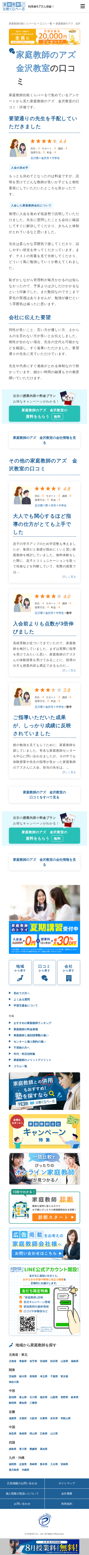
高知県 (43, 1449)
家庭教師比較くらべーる (22, 23)
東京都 (64, 1376)
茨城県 (12, 1376)
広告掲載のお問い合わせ (22, 1483)
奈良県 (54, 1418)
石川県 (35, 158)
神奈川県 (14, 1382)
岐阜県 (74, 1397)
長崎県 (33, 1464)
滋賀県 (12, 1418)
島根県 (23, 1433)
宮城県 (43, 1361)
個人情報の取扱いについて (22, 1493)
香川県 (23, 1449)
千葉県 (54, 1376)
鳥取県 (12, 1433)
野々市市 (50, 505)
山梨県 (54, 1397)
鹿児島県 (14, 1469)
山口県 (54, 1433)
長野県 (64, 1397)
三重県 (33, 1402)
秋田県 (54, 1361)
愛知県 (23, 1402)
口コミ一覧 (46, 23)
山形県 (64, 1361)
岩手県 (33, 1361)
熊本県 (43, 1464)
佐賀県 (23, 1464)
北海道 (12, 1361)
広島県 (43, 1433)
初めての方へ (21, 993)
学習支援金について (25, 1005)
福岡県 (12, 1464)
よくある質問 (21, 999)
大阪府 (33, 1418)
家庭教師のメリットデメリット (32, 1059)
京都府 (23, 1418)
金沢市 (45, 158)
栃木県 (23, 1376)
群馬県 (33, 1376)
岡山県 (33, 1433)
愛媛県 (33, 1449)
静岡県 (12, 1402)
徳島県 (12, 1449)
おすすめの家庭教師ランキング (32, 1023)
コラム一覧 (20, 1066)
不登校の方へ (21, 1047)
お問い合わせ (22, 1503)
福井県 (43, 1397)
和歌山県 (66, 1418)
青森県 (23, 1361)
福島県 (74, 1361)
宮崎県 (64, 1464)
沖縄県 (25, 1469)
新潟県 (12, 1397)
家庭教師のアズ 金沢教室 (70, 23)
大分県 (54, 1464)
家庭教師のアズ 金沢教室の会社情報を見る (44, 440)
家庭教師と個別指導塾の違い (31, 1035)
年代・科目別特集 (24, 1053)
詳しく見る (69, 576)
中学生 (56, 158)
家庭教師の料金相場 (25, 1029)
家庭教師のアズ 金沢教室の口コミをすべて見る (44, 794)
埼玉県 (43, 1376)
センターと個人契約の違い (29, 1041)
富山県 (23, 1397)
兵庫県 (43, 1418)
